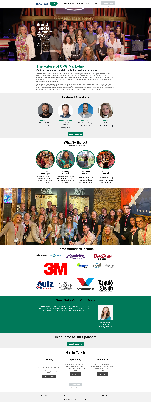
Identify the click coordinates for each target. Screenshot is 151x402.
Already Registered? (108, 6)
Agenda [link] (78, 3)
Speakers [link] (84, 3)
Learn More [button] (102, 374)
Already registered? (75, 387)
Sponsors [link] (90, 3)
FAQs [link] (96, 4)
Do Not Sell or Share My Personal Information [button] (75, 400)
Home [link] (65, 3)
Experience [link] (71, 3)
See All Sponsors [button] (75, 344)
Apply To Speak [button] (48, 376)
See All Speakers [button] (75, 134)
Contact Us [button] (75, 374)
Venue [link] (96, 3)
